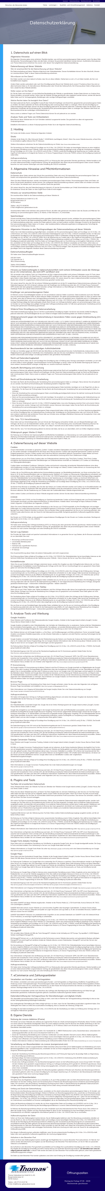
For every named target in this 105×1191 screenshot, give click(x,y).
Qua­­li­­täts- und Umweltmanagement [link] (72, 5)
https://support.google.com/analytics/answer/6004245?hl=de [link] (27, 691)
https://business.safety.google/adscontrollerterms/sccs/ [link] (26, 653)
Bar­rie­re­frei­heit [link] (96, 1)
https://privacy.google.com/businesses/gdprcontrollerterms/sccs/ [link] (64, 885)
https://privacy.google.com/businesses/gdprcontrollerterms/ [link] (27, 885)
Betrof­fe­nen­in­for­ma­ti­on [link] (86, 1)
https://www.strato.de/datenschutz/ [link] (70, 144)
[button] (103, 1179)
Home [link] (45, 5)
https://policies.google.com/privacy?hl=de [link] (22, 767)
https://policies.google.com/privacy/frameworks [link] (23, 727)
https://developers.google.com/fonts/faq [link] (58, 849)
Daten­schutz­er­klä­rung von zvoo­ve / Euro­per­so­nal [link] (87, 1041)
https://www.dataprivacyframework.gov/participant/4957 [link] (72, 961)
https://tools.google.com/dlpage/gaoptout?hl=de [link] (54, 686)
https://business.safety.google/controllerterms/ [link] (52, 727)
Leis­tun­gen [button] (53, 5)
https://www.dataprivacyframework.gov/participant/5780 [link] (72, 662)
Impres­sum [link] (65, 1)
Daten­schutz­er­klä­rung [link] (74, 1)
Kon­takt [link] (97, 5)
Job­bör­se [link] (89, 5)
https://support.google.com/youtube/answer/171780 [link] (25, 810)
